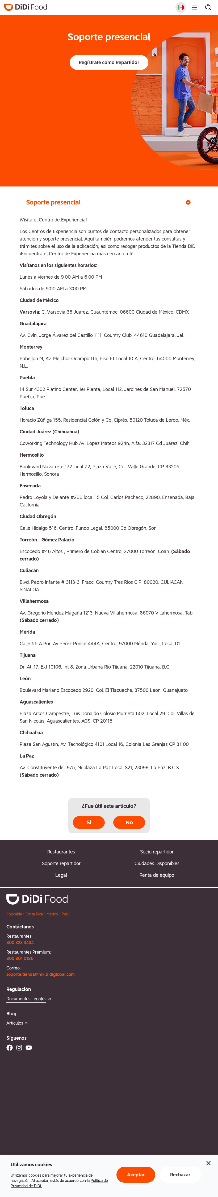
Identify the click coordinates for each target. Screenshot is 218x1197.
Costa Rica (34, 914)
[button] (109, 62)
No (129, 822)
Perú (66, 914)
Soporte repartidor (61, 863)
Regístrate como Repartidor (109, 62)
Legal (61, 875)
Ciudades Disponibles (157, 863)
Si (89, 822)
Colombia (14, 914)
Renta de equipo (157, 875)
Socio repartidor (157, 852)
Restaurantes (61, 852)
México (52, 914)
